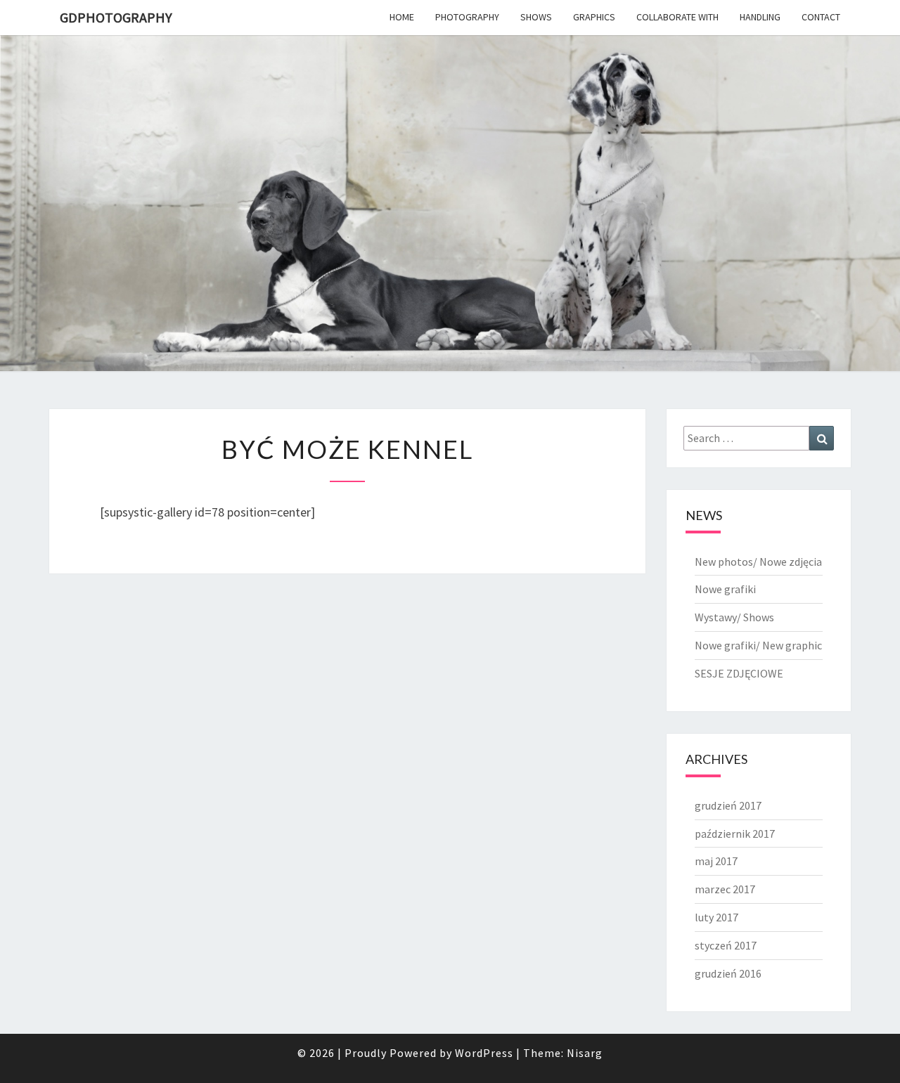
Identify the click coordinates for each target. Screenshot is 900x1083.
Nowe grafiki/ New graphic (758, 645)
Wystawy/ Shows (734, 617)
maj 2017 (716, 861)
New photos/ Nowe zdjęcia (758, 562)
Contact (821, 17)
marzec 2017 (725, 889)
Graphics (594, 17)
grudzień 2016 (728, 973)
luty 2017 (716, 917)
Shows (536, 17)
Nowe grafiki (725, 589)
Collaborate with (677, 17)
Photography (467, 17)
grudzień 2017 (728, 805)
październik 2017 (735, 833)
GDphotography (116, 17)
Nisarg (585, 1053)
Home (402, 17)
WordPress (484, 1053)
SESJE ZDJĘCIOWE (739, 673)
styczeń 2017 (726, 945)
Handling (760, 17)
